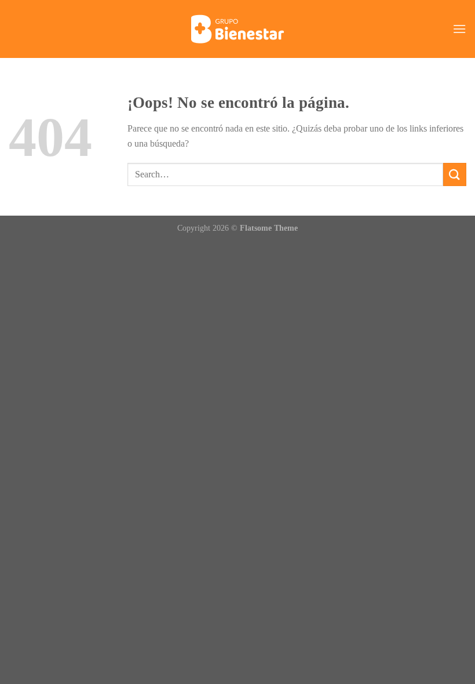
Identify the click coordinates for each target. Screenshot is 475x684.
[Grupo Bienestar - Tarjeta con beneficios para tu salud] (237, 28)
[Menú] (459, 28)
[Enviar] (454, 174)
